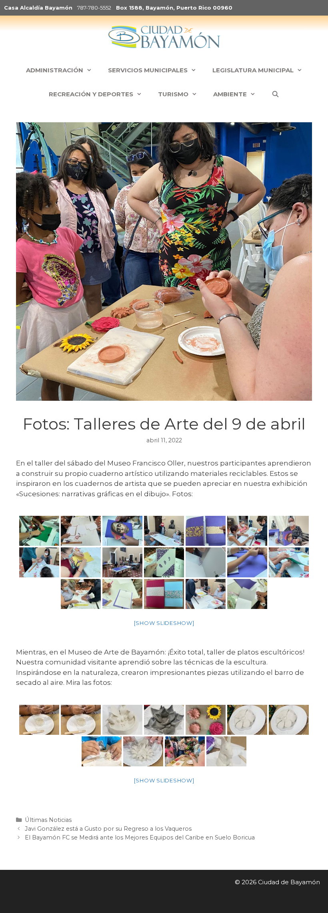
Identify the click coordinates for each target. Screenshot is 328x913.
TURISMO (173, 94)
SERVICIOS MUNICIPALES (148, 70)
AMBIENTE (230, 94)
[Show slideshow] (164, 623)
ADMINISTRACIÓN (54, 70)
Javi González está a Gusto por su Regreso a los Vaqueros (108, 828)
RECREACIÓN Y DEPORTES (91, 94)
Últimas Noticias (48, 819)
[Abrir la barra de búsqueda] (275, 94)
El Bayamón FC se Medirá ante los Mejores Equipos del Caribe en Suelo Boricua (140, 837)
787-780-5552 (94, 7)
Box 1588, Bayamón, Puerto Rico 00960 (174, 7)
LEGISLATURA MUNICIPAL (253, 70)
